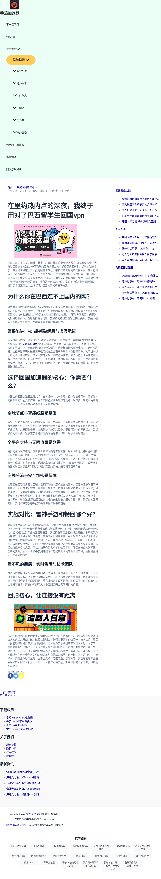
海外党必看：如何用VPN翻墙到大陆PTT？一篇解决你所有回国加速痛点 (141, 298)
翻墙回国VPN (101, 856)
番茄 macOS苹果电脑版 (19, 721)
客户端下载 (12, 24)
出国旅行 (22, 108)
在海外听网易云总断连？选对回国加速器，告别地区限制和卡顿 (141, 243)
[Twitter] (16, 676)
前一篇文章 (8, 692)
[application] (18, 49)
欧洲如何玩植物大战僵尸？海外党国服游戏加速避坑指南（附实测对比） (141, 199)
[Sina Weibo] (21, 676)
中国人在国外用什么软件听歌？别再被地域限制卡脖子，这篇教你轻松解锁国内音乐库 (141, 237)
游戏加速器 (122, 856)
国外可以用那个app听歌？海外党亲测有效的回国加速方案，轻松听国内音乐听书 (141, 248)
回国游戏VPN (59, 856)
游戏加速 (22, 71)
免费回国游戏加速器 (101, 847)
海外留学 (22, 83)
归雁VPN (28, 862)
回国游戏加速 (13, 169)
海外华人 (22, 95)
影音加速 (11, 157)
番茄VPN (80, 856)
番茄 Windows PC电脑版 (19, 717)
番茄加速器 (10, 13)
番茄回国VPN (18, 856)
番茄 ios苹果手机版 (16, 725)
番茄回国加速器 (80, 846)
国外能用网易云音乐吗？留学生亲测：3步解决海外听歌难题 (141, 260)
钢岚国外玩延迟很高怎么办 (91, 864)
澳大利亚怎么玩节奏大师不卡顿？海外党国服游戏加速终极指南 (141, 204)
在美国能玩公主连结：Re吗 (132, 864)
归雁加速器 (49, 862)
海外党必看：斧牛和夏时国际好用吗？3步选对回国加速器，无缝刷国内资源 (141, 287)
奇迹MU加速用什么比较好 (70, 864)
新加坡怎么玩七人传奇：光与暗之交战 (111, 865)
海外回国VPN (142, 856)
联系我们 (11, 756)
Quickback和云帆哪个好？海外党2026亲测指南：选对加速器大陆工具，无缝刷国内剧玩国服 (141, 275)
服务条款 (11, 744)
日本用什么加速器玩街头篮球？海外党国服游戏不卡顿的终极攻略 (141, 216)
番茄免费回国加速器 (142, 847)
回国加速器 (59, 846)
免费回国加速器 (15, 145)
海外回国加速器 (18, 846)
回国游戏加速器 (39, 856)
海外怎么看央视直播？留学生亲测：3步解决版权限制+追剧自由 (141, 254)
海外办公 (22, 120)
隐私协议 (11, 748)
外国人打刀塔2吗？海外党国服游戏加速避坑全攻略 (141, 221)
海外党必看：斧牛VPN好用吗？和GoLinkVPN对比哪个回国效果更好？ (141, 281)
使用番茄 (11, 49)
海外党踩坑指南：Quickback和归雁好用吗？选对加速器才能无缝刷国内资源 (141, 292)
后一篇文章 (8, 695)
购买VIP (10, 36)
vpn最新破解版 (29, 344)
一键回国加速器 (122, 846)
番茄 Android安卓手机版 (19, 729)
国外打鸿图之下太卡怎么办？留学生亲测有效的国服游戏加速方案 (141, 210)
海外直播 (22, 132)
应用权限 (11, 752)
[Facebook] (10, 676)
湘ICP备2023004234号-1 (17, 825)
